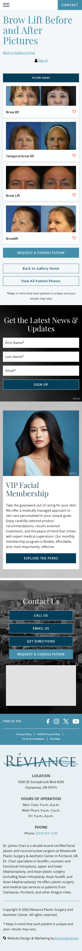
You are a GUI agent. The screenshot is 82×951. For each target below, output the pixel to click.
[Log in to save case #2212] (74, 111)
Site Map (55, 738)
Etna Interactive (66, 938)
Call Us (41, 615)
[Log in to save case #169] (74, 195)
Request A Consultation (40, 654)
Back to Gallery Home (19, 53)
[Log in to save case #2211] (74, 238)
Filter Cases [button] (41, 77)
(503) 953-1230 (47, 833)
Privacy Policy (24, 734)
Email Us (41, 628)
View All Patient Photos (41, 281)
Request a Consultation (40, 253)
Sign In (43, 60)
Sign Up (41, 384)
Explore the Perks (41, 558)
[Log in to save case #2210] (74, 155)
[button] (6, 5)
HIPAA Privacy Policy (48, 734)
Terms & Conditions (33, 738)
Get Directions (41, 641)
